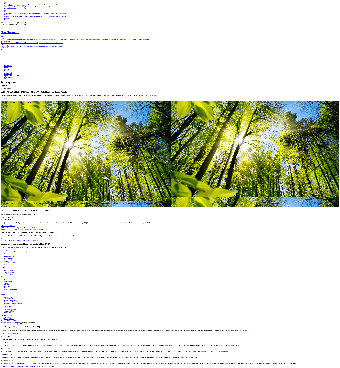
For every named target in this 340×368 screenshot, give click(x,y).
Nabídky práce (8, 16)
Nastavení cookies (11, 320)
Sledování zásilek (15, 252)
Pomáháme (34, 13)
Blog (5, 19)
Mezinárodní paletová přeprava (40, 4)
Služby (6, 2)
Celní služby (23, 8)
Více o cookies (243, 330)
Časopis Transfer (12, 13)
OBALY (6, 78)
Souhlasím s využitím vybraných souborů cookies (14, 366)
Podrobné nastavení (6, 333)
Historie (23, 13)
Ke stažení (28, 13)
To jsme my (4, 98)
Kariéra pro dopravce (28, 16)
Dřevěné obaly (21, 7)
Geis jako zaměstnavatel (41, 16)
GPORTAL (4, 24)
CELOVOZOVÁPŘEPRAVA (9, 69)
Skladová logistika (22, 5)
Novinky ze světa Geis (43, 13)
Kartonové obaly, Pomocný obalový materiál (37, 7)
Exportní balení (12, 7)
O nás (6, 13)
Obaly (6, 7)
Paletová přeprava (9, 4)
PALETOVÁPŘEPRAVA (8, 66)
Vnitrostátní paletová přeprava (23, 4)
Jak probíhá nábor (17, 16)
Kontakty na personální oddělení (57, 16)
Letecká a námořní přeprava (12, 8)
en (1, 28)
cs (1, 26)
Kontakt (6, 18)
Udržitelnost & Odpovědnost (58, 13)
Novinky (6, 10)
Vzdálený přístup (9, 311)
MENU (3, 36)
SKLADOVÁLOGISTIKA (8, 73)
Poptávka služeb (5, 252)
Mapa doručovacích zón (27, 252)
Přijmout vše (15, 333)
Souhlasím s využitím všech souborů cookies (41, 366)
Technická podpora (9, 274)
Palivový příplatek (54, 4)
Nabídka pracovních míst (8, 226)
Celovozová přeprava (10, 5)
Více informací (5, 206)
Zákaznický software (10, 309)
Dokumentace (8, 312)
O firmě (6, 12)
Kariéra (6, 15)
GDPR (19, 13)
